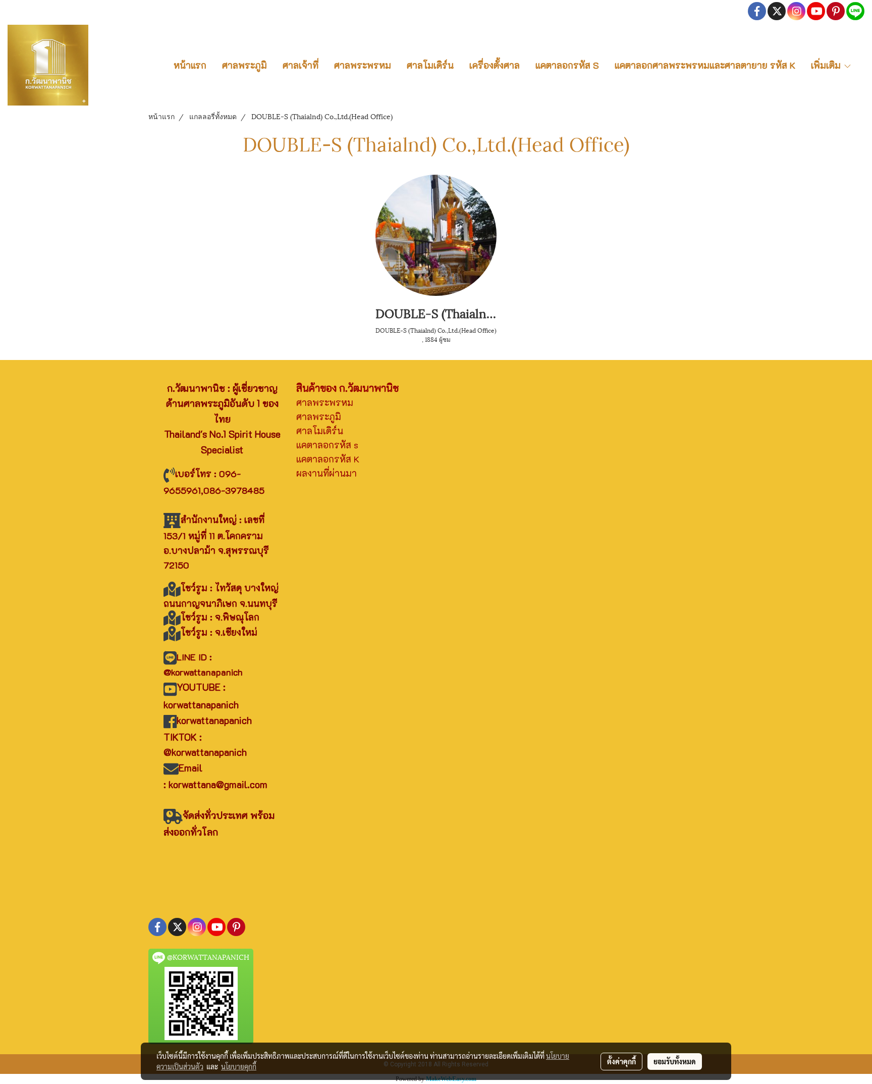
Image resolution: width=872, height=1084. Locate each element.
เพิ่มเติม (827, 65)
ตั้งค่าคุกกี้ (621, 1061)
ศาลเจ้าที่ (300, 65)
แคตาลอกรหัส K (327, 459)
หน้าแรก (190, 65)
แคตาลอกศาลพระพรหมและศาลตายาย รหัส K (705, 65)
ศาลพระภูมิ (244, 65)
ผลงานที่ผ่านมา (326, 473)
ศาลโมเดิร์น (430, 65)
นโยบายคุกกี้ (238, 1066)
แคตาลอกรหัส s (327, 445)
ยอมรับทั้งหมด (674, 1061)
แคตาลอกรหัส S (567, 65)
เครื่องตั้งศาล (494, 65)
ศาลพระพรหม (362, 65)
